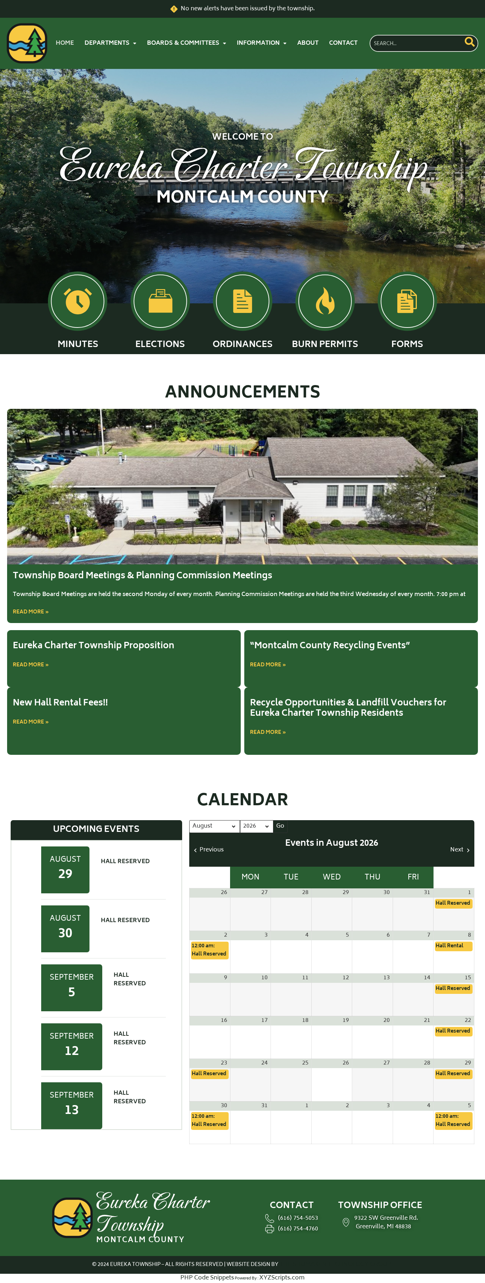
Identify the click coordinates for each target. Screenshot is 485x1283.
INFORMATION (258, 43)
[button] (110, 43)
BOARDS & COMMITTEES (183, 43)
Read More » (31, 612)
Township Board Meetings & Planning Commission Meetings (142, 576)
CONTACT (343, 43)
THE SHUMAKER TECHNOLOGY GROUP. (336, 1265)
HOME (65, 43)
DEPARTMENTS (107, 43)
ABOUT (307, 43)
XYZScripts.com (282, 1278)
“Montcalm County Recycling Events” (330, 646)
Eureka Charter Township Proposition (93, 646)
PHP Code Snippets (207, 1278)
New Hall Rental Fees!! (60, 703)
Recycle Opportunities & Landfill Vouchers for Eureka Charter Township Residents (348, 708)
